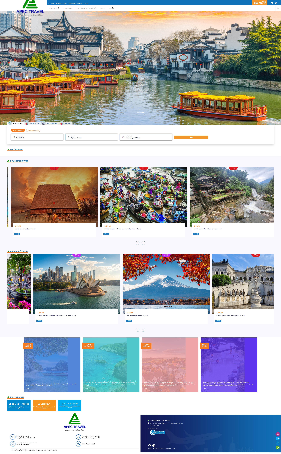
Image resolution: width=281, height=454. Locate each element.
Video (65, 3)
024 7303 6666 (88, 444)
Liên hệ (86, 3)
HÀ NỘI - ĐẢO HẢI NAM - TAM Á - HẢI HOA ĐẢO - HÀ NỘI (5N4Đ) (119, 316)
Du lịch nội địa (67, 8)
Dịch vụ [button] (103, 8)
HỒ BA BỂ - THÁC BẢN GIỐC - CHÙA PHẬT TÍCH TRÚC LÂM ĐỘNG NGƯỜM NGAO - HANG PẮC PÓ (218, 229)
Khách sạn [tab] (68, 123)
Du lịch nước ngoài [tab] (33, 130)
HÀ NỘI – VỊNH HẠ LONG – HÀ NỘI (110, 229)
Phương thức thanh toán (34, 450)
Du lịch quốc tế (54, 8)
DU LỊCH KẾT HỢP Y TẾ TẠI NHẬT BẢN (86, 8)
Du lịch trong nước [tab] (18, 130)
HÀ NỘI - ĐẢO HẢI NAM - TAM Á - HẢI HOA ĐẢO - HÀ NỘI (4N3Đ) (30, 316)
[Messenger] (278, 438)
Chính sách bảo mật (50, 450)
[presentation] (137, 243)
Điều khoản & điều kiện (18, 450)
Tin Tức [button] (111, 8)
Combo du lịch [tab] (34, 123)
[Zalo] (278, 443)
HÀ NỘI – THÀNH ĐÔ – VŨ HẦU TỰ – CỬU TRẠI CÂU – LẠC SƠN (208, 316)
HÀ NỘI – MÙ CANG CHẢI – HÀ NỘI (21, 229)
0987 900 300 (25, 444)
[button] (21, 68)
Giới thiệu (51, 3)
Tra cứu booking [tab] (51, 123)
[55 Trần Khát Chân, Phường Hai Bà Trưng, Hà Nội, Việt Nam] (278, 447)
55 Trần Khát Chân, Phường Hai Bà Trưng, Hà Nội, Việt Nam (166, 423)
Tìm (191, 137)
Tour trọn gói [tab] (18, 123)
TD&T (173, 448)
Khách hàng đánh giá (75, 3)
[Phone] (278, 434)
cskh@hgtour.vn (154, 428)
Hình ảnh (58, 3)
